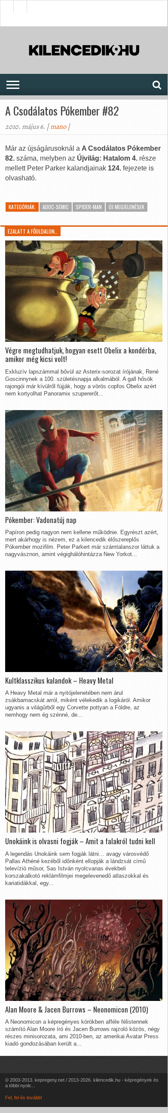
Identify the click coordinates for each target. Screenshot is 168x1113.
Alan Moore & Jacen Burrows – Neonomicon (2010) (76, 1009)
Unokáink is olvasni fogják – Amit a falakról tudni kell (80, 841)
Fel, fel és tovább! (23, 1097)
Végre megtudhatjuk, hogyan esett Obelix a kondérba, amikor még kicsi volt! (80, 355)
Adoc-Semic (56, 206)
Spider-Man (89, 206)
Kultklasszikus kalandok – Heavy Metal (59, 680)
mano (58, 126)
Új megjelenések (126, 206)
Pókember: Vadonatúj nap (40, 520)
